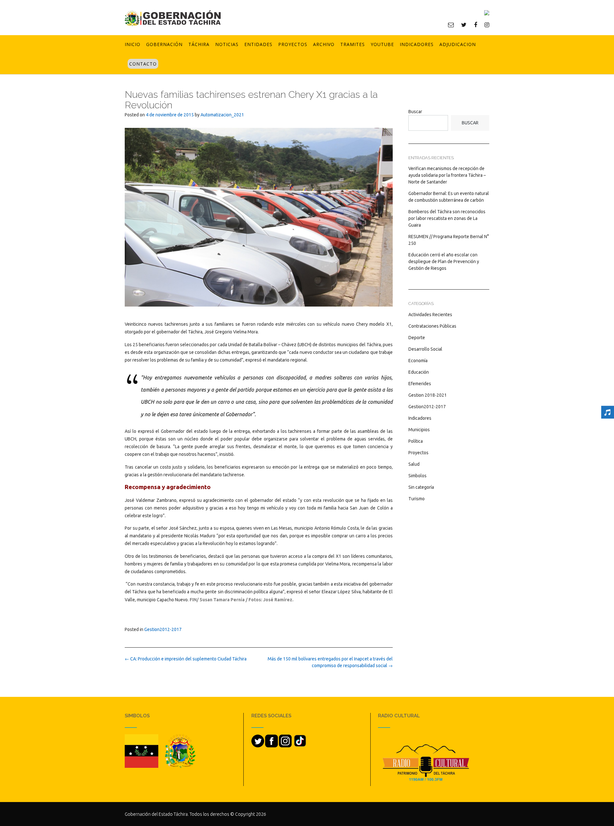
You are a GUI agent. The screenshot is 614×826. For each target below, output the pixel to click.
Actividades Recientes (430, 314)
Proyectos (292, 44)
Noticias (227, 44)
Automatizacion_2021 (222, 114)
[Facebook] (475, 24)
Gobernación (164, 44)
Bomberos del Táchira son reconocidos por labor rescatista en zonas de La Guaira (446, 218)
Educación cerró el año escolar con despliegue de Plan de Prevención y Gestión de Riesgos (443, 261)
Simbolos (417, 475)
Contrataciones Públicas (432, 326)
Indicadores (417, 44)
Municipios (419, 429)
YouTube (382, 44)
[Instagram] (486, 24)
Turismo (416, 498)
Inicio (132, 44)
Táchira (198, 44)
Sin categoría (421, 487)
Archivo (324, 44)
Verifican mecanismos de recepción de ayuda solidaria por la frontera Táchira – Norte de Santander (447, 175)
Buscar (415, 111)
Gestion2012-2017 (163, 629)
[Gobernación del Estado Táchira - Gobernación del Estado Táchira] (173, 18)
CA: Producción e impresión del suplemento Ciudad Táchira (186, 658)
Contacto (143, 64)
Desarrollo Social (425, 349)
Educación (418, 372)
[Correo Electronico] (451, 24)
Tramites (352, 44)
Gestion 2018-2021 (427, 395)
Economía (418, 360)
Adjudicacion (457, 44)
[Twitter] (464, 24)
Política (415, 441)
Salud (414, 464)
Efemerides (419, 383)
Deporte (416, 337)
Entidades (258, 44)
